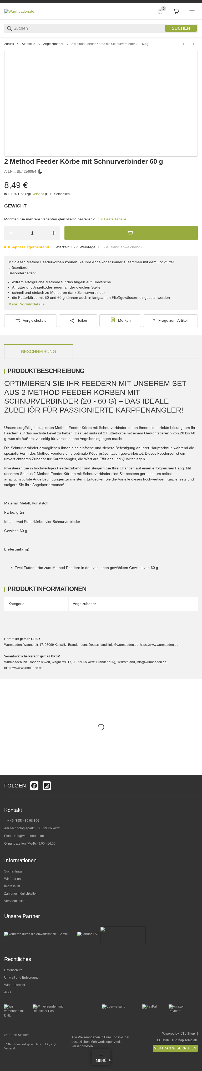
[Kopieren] (40, 171)
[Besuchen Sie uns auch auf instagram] (47, 785)
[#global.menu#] (192, 11)
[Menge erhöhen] (53, 233)
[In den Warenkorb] (131, 233)
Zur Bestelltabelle (111, 219)
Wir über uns (13, 879)
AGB (7, 992)
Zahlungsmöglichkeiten (21, 893)
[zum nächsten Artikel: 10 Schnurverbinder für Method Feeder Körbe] (193, 43)
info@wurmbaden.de (29, 836)
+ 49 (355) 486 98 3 (21, 820)
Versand (38, 194)
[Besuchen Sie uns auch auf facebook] (34, 785)
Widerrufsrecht (14, 985)
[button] (193, 773)
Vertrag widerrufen (175, 1048)
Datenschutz (13, 970)
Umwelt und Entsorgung (21, 977)
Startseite (28, 44)
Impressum (12, 886)
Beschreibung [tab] (38, 351)
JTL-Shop (188, 1033)
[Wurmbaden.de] (19, 11)
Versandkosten (15, 901)
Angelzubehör (53, 44)
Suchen (181, 28)
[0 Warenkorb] (176, 11)
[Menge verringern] (11, 233)
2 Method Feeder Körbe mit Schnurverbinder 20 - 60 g (109, 44)
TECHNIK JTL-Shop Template (176, 1040)
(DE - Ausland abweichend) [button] (119, 247)
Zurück (9, 44)
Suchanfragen (14, 871)
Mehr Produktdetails (26, 304)
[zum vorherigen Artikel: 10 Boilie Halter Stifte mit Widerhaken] (183, 43)
